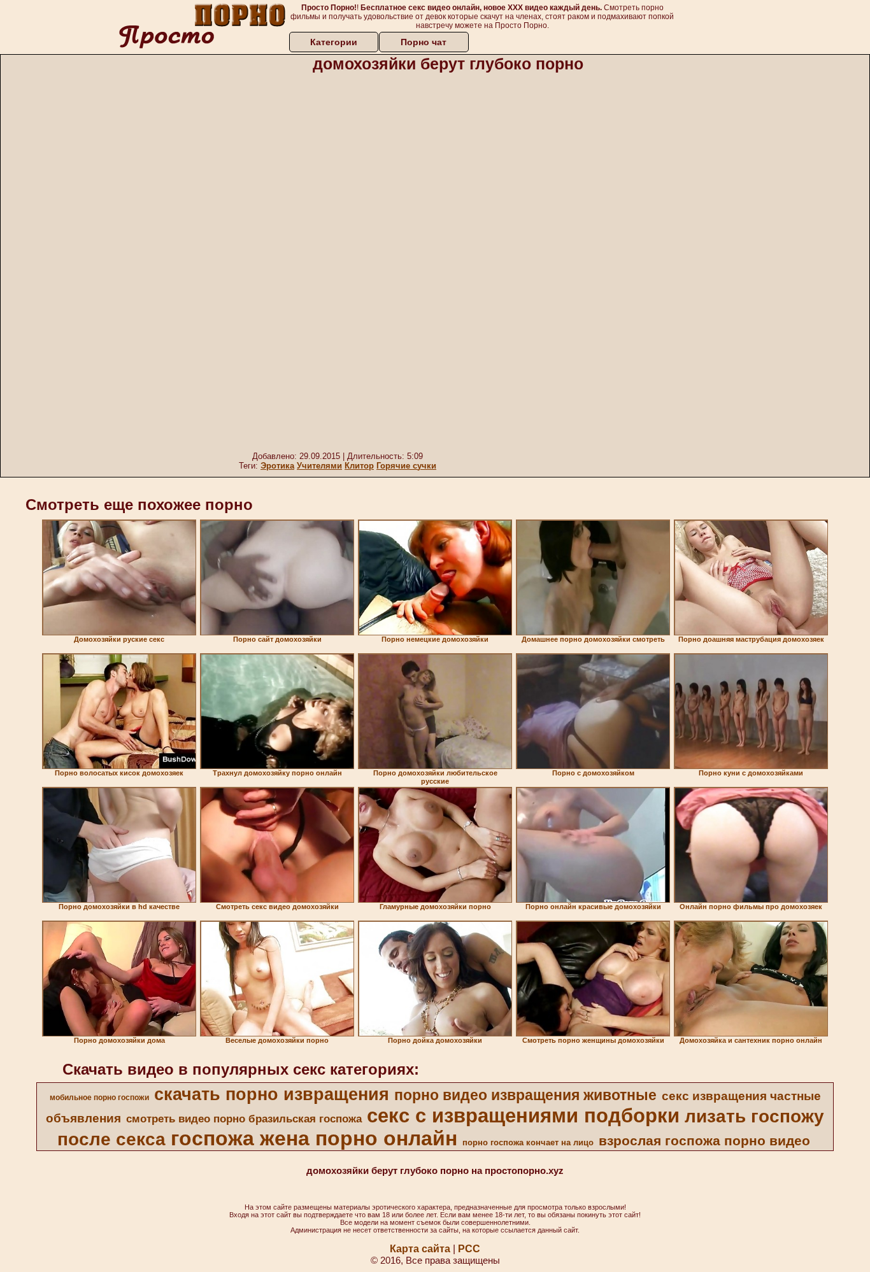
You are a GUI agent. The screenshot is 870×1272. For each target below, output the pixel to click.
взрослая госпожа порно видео (704, 1140)
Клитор (359, 465)
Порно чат (423, 42)
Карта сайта (420, 1248)
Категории (333, 42)
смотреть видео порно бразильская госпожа (244, 1118)
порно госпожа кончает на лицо (528, 1142)
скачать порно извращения (271, 1094)
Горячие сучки (406, 465)
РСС (469, 1248)
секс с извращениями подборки (523, 1115)
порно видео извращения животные (525, 1095)
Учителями (319, 465)
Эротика (277, 465)
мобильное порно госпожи (99, 1097)
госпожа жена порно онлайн (314, 1138)
